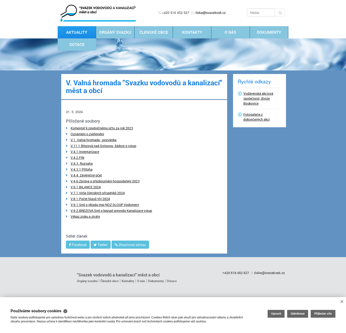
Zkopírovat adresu (132, 244)
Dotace (76, 44)
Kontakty (192, 32)
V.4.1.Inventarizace (85, 151)
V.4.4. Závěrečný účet (86, 175)
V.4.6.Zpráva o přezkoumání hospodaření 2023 (105, 181)
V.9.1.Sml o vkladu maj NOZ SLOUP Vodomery (105, 204)
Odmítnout (298, 313)
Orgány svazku (115, 32)
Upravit (276, 313)
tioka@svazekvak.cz (211, 12)
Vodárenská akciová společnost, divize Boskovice (258, 98)
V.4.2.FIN (77, 157)
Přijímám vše (323, 313)
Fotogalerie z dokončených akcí (256, 117)
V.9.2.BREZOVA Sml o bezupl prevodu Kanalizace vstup (111, 210)
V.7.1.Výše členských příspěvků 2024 (98, 193)
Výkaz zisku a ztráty (85, 216)
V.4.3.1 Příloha (82, 169)
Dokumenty (269, 32)
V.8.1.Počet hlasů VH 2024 (90, 199)
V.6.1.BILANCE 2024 (86, 187)
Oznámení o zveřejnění (87, 134)
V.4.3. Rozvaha (82, 163)
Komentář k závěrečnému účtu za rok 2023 (102, 128)
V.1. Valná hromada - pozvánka (94, 140)
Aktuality (76, 32)
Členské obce (153, 32)
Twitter (102, 244)
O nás (230, 32)
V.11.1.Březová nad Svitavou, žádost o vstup (103, 146)
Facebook (79, 244)
